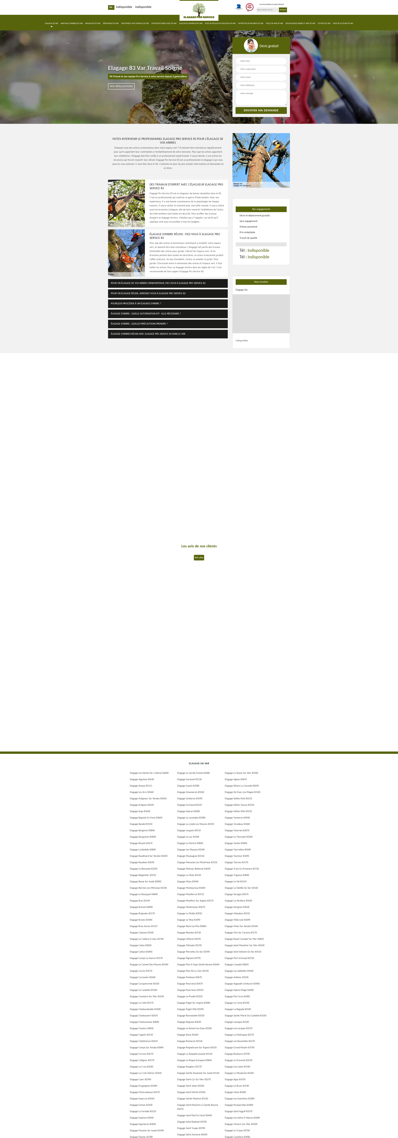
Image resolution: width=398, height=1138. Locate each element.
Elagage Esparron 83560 (142, 1099)
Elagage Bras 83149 (140, 901)
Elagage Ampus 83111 (141, 786)
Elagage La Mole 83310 (189, 875)
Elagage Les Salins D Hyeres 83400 (242, 1118)
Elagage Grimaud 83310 (189, 805)
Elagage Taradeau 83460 (237, 824)
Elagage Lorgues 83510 (189, 830)
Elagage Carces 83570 (141, 971)
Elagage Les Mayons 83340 (191, 850)
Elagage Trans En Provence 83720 (242, 869)
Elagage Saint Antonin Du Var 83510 (243, 952)
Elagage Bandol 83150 (141, 824)
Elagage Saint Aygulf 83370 (238, 1111)
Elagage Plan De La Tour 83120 (193, 971)
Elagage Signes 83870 (236, 779)
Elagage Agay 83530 (235, 1079)
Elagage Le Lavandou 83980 (191, 818)
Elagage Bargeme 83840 (142, 830)
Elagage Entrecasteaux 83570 (145, 1092)
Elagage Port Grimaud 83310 (239, 958)
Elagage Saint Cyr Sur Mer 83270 (194, 1079)
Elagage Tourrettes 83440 (238, 850)
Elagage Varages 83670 (236, 894)
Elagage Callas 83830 (140, 945)
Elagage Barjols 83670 (141, 843)
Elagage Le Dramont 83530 (238, 1060)
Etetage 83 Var (324, 23)
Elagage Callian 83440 (141, 952)
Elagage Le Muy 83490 (188, 920)
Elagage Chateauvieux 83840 (144, 1022)
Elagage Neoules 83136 (189, 933)
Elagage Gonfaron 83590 (189, 798)
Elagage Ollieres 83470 (189, 939)
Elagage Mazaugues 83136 (190, 856)
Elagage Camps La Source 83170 (146, 958)
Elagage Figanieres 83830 (143, 1124)
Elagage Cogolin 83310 (141, 1035)
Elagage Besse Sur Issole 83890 (145, 881)
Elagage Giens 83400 (235, 1092)
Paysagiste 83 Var (92, 23)
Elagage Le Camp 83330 (237, 1003)
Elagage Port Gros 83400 (237, 996)
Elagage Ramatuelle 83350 (190, 1016)
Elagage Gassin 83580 (188, 786)
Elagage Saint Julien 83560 (190, 1086)
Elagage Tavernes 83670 (237, 830)
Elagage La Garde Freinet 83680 (193, 773)
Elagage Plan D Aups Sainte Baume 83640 (198, 964)
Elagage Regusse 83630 (189, 1022)
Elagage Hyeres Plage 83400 (239, 990)
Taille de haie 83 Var (274, 23)
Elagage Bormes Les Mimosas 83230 (148, 888)
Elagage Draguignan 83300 (143, 1086)
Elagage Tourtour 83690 (237, 856)
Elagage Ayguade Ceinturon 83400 (242, 984)
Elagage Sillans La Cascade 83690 (242, 786)
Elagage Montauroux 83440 (191, 888)
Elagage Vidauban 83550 (237, 913)
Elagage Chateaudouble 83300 (145, 1009)
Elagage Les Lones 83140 (237, 1067)
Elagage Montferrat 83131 (190, 894)
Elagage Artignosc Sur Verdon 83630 (148, 798)
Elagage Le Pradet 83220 (189, 996)
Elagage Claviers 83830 (141, 1028)
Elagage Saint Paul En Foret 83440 (194, 1115)
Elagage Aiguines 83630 (142, 779)
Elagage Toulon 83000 (236, 843)
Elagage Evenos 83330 (141, 1105)
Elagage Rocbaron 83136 (189, 1041)
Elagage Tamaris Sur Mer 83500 (241, 1124)
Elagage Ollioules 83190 (189, 945)
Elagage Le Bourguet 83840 (144, 894)
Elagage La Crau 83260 (141, 1067)
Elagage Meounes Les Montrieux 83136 (197, 862)
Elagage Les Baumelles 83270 (240, 1041)
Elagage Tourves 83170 (236, 862)
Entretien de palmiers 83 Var (250, 23)
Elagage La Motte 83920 (189, 913)
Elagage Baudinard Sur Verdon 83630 (148, 856)
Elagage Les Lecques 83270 (238, 1028)
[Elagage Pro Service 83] (199, 10)
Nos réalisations (121, 86)
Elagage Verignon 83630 (237, 907)
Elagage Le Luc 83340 (188, 837)
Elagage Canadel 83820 (237, 964)
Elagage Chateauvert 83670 (144, 1016)
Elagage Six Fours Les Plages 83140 (242, 792)
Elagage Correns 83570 (141, 1054)
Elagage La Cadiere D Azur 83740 (147, 939)
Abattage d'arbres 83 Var (72, 23)
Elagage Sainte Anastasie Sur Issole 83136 (198, 1073)
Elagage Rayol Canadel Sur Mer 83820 (244, 939)
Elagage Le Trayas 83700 (237, 1130)
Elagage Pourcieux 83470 (190, 984)
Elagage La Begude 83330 (238, 1009)
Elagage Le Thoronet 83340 (238, 837)
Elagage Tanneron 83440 (237, 818)
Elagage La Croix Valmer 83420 (146, 1073)
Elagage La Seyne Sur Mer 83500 (241, 773)
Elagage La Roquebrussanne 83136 (194, 1054)
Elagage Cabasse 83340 (142, 933)
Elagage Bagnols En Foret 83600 (146, 818)
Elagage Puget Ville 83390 (190, 1009)
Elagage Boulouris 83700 (237, 1054)
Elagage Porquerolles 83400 (239, 1105)
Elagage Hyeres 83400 (188, 811)
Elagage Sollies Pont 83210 (238, 798)
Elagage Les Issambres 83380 (239, 1099)
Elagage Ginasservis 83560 (190, 792)
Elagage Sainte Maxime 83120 (192, 1099)
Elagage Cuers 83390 (140, 1079)
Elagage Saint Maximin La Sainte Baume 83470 (197, 1107)
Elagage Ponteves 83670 (189, 977)
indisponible (124, 7)
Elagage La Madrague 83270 (239, 1035)
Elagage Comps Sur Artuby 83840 (146, 1047)
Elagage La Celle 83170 (141, 1003)
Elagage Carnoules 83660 (142, 977)
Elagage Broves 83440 (141, 920)
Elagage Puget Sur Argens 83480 (193, 1003)
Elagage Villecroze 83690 (237, 920)
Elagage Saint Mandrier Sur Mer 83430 (244, 945)
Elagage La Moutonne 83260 (239, 1073)
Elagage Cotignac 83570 (142, 1060)
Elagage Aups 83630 (140, 811)
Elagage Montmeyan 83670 (191, 907)
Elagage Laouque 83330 (237, 1022)
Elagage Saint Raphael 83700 (192, 1122)
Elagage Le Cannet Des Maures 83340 (149, 964)
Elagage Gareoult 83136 (189, 779)
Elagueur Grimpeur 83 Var (191, 23)
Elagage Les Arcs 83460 (142, 792)
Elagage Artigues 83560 (142, 805)
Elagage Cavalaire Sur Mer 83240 (147, 996)
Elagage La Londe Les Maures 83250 (195, 824)
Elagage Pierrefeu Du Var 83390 (193, 952)
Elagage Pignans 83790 (189, 958)
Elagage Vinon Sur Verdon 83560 (241, 926)
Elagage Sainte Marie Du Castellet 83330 (245, 1016)
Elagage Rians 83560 (187, 1035)
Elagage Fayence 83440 (142, 1118)
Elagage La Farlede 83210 (143, 1111)
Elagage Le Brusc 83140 (237, 1086)
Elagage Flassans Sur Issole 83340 (147, 1130)
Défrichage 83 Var (111, 23)
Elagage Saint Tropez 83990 (191, 1128)
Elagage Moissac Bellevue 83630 (193, 869)
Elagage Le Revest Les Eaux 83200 (194, 1028)
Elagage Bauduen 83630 (142, 862)
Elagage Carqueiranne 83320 (144, 984)
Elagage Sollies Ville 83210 (238, 811)
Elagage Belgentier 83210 (143, 875)
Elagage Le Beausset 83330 (143, 869)
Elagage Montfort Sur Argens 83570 (195, 901)
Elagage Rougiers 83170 (189, 1067)
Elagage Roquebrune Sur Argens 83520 (197, 1047)
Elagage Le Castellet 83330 (143, 990)
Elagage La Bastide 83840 (143, 850)
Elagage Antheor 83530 (236, 977)
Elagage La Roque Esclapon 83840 (194, 1060)
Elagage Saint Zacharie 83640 (192, 1134)
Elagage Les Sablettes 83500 (239, 971)
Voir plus (199, 557)
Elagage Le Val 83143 (235, 881)
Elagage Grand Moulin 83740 (239, 1047)
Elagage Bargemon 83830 (143, 837)
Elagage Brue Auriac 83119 (143, 926)
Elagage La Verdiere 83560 (238, 901)
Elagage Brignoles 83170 (142, 913)
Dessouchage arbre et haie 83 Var (300, 23)
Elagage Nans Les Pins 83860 (191, 926)
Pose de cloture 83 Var (343, 23)
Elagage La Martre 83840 (190, 843)
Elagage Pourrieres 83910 (190, 990)
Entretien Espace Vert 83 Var (164, 23)
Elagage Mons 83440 (187, 881)
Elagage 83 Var (51, 23)
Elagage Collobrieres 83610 (144, 1041)
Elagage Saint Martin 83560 (191, 1092)
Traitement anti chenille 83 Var (135, 23)
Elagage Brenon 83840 (141, 907)
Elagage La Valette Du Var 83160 (241, 888)
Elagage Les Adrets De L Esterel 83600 (149, 773)
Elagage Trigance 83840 (237, 875)
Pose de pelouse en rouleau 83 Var (220, 23)
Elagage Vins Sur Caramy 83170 (241, 933)
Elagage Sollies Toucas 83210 (239, 805)
